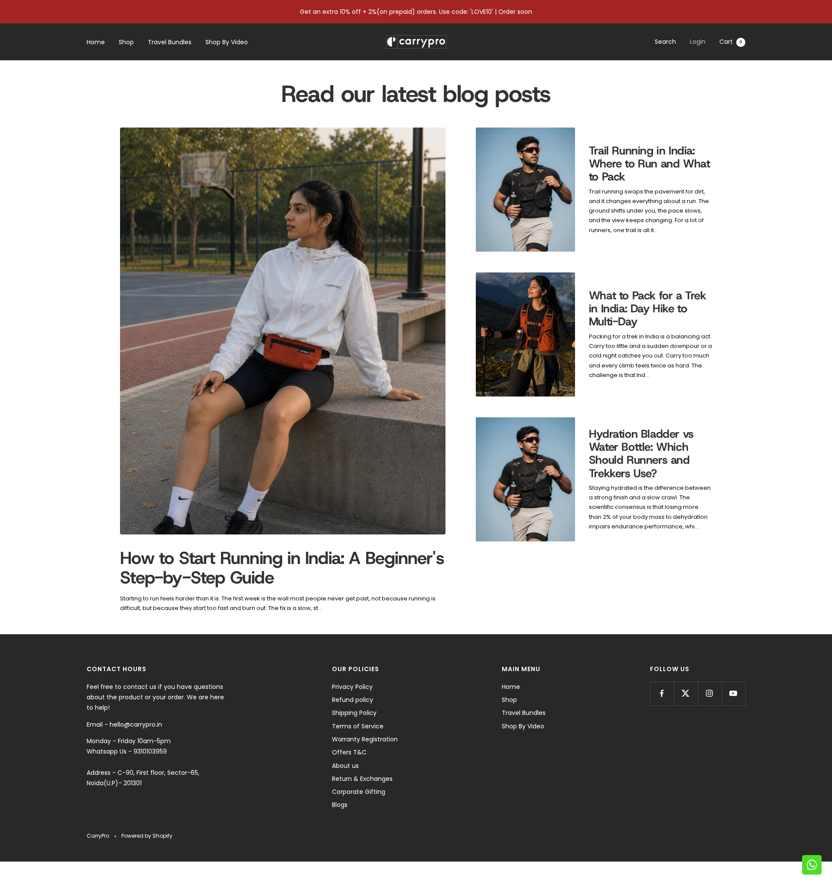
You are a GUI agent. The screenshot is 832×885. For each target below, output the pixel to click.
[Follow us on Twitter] (686, 693)
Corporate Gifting (358, 791)
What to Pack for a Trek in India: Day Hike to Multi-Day (647, 308)
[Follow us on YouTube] (733, 693)
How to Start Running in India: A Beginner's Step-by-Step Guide (282, 567)
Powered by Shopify (146, 835)
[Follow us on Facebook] (662, 693)
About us (345, 765)
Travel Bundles (170, 42)
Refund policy (352, 699)
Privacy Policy (352, 686)
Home (96, 42)
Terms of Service (358, 726)
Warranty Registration (365, 739)
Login (697, 41)
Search (665, 41)
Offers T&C (349, 752)
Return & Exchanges (362, 778)
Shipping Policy (354, 712)
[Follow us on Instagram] (710, 693)
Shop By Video (226, 42)
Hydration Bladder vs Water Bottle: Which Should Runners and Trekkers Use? (641, 453)
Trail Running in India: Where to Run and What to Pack (649, 163)
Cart (730, 41)
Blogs (340, 804)
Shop (126, 42)
